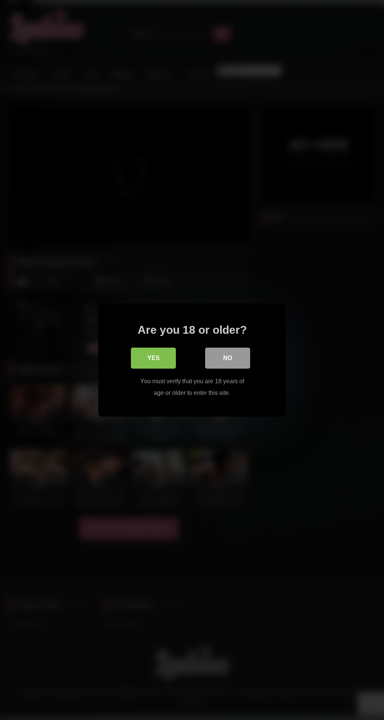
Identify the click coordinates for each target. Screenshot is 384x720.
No (227, 358)
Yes (153, 358)
